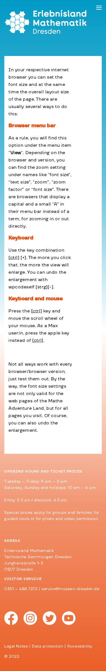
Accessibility (79, 646)
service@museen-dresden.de (70, 589)
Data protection (47, 646)
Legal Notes (16, 646)
